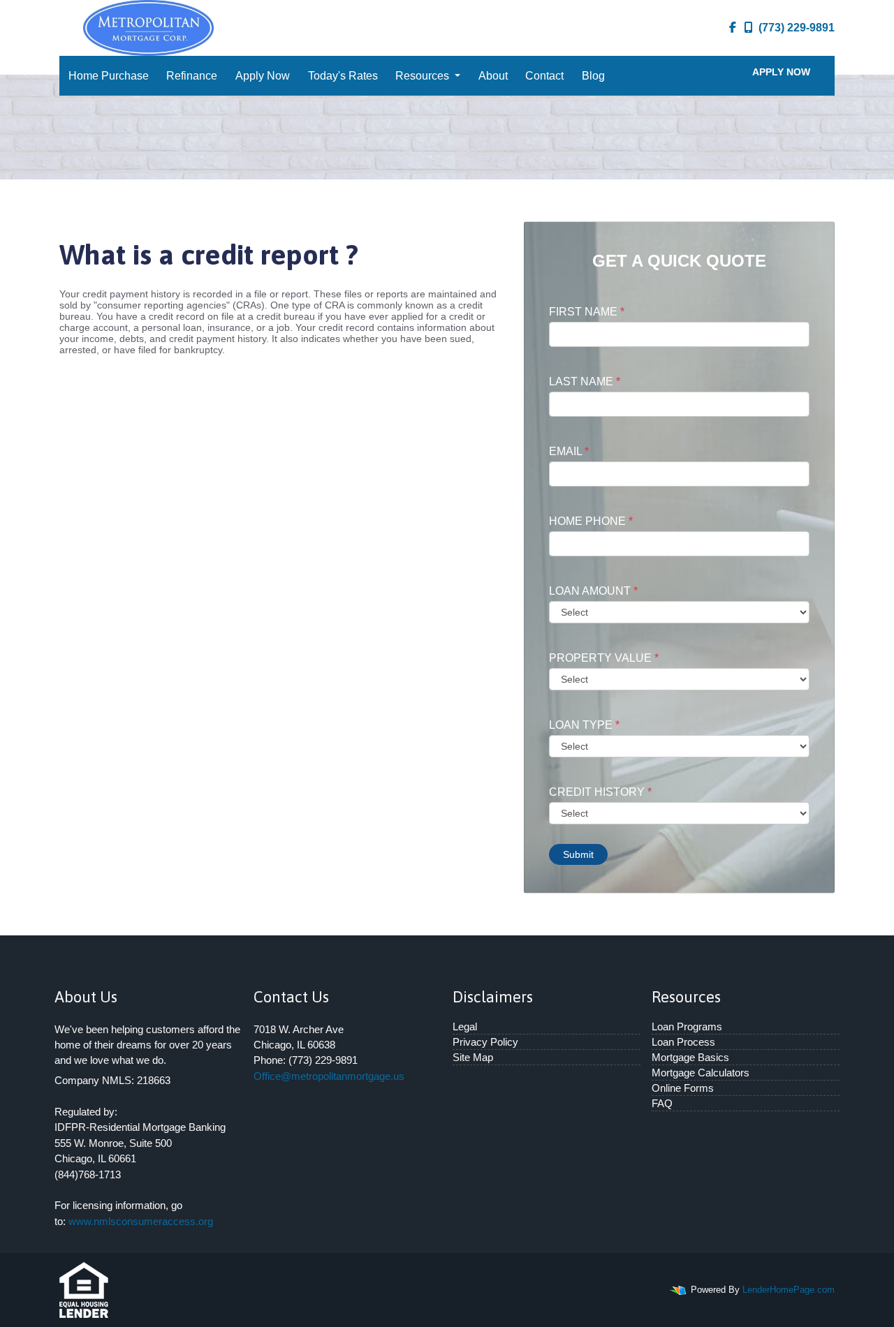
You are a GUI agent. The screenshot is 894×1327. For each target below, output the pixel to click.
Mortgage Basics (690, 1057)
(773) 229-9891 (797, 28)
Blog (593, 76)
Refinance (191, 76)
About (493, 76)
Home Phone (591, 521)
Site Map (473, 1057)
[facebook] (732, 28)
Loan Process (683, 1042)
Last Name (584, 381)
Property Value (604, 658)
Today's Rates (343, 76)
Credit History (600, 792)
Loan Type (584, 725)
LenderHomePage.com (788, 1289)
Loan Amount (593, 591)
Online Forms (683, 1088)
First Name (586, 312)
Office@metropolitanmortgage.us (329, 1076)
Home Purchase (108, 76)
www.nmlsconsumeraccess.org (140, 1221)
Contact (544, 76)
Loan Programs (687, 1026)
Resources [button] (423, 76)
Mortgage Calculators (700, 1072)
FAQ (662, 1103)
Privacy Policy (485, 1042)
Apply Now (262, 76)
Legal (465, 1026)
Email (569, 451)
